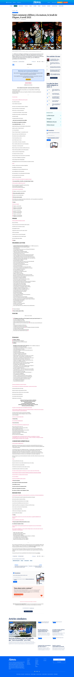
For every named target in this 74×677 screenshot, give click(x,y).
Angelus (40, 622)
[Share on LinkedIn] (39, 61)
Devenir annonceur (38, 674)
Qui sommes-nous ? (27, 674)
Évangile (49, 118)
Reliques (54, 622)
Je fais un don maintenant (18, 594)
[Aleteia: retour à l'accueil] (37, 2)
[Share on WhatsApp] (43, 61)
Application (36, 661)
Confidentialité (56, 674)
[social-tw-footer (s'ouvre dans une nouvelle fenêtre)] (37, 671)
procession (11, 622)
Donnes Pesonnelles (50, 674)
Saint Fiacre (40, 3)
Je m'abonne (59, 2)
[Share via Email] (42, 61)
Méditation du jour (52, 122)
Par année (45, 660)
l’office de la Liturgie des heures (34, 545)
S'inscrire (15, 581)
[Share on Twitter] (40, 61)
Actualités (28, 660)
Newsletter (36, 660)
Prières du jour (50, 125)
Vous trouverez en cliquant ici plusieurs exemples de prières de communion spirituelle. (26, 472)
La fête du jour (50, 115)
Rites (16, 10)
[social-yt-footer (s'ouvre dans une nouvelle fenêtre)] (34, 671)
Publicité (36, 666)
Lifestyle (28, 661)
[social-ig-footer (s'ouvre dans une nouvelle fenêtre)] (39, 671)
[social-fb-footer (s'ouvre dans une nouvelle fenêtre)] (36, 671)
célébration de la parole (16, 560)
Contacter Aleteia (44, 674)
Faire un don (28, 79)
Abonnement (37, 664)
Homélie (54, 638)
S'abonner (59, 659)
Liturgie (22, 560)
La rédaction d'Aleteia (17, 19)
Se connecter (55, 2)
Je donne (65, 2)
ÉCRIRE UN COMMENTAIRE (28, 611)
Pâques (31, 560)
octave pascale (26, 560)
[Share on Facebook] (37, 61)
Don (35, 665)
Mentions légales (33, 674)
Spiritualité (13, 10)
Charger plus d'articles (54, 77)
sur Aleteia (38, 552)
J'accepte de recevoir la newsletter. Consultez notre (24, 579)
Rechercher (19, 2)
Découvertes (28, 664)
